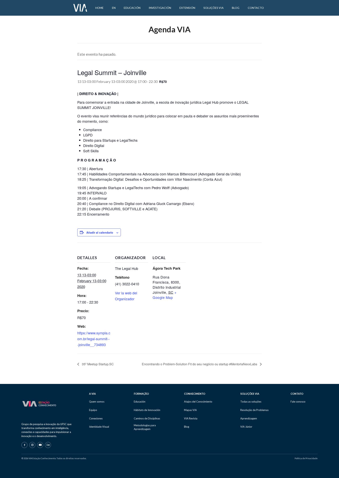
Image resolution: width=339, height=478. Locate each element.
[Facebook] (24, 445)
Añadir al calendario (99, 232)
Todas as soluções (250, 401)
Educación (139, 401)
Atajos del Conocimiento (198, 401)
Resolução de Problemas (254, 410)
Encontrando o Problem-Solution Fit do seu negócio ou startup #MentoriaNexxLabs (200, 364)
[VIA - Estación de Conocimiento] (80, 7)
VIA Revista (190, 418)
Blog (186, 426)
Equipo (93, 410)
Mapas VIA (190, 410)
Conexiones (96, 418)
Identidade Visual (99, 426)
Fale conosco (298, 401)
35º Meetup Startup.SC (97, 364)
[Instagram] (32, 445)
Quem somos (96, 401)
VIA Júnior (246, 426)
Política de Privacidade (306, 458)
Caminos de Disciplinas (147, 418)
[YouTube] (40, 445)
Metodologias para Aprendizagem (145, 427)
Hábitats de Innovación (147, 410)
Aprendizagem (248, 418)
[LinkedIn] (48, 445)
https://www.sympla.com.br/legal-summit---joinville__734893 (93, 338)
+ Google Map (165, 295)
